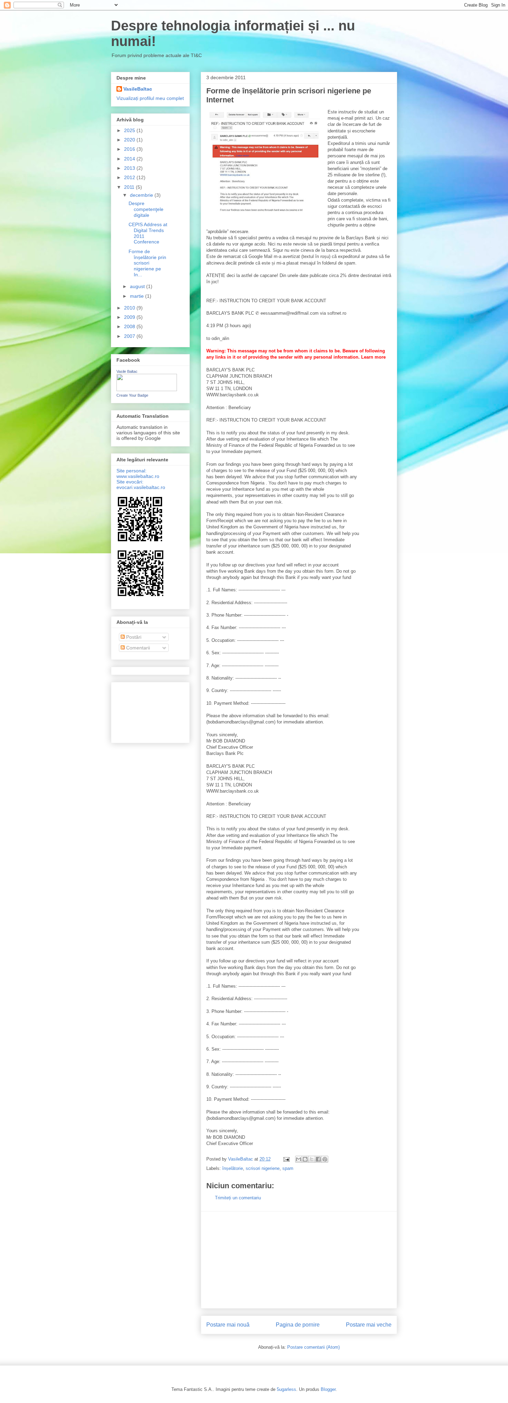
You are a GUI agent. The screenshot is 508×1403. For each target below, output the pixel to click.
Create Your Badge (132, 395)
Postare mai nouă (228, 1325)
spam (287, 1168)
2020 (130, 139)
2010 (130, 308)
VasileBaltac (137, 89)
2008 (130, 326)
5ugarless (286, 1389)
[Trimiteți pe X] (311, 1159)
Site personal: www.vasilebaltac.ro (137, 473)
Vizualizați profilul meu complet (150, 98)
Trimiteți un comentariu (238, 1197)
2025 (130, 130)
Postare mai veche (369, 1325)
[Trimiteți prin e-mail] (298, 1159)
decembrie (142, 195)
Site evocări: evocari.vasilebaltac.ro (140, 484)
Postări (133, 637)
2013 (130, 168)
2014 (130, 158)
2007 (130, 336)
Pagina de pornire (298, 1325)
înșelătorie (232, 1168)
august (138, 286)
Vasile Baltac (127, 371)
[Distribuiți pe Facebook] (318, 1159)
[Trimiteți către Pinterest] (324, 1159)
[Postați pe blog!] (305, 1159)
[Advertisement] (299, 1260)
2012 (130, 177)
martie (137, 296)
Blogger (328, 1389)
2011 (130, 187)
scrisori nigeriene (263, 1168)
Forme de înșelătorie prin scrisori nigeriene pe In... (147, 263)
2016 (130, 149)
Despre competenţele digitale (146, 209)
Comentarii (137, 647)
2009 (130, 317)
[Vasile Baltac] (146, 389)
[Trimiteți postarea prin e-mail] (286, 1159)
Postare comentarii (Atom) (313, 1347)
